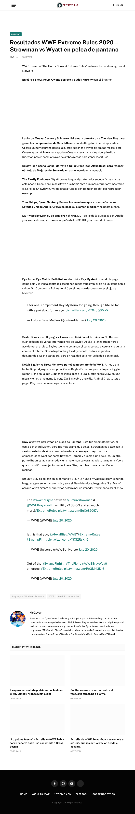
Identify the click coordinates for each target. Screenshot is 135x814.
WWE (51, 596)
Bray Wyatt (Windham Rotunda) (28, 596)
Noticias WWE (40, 794)
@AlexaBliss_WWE (63, 534)
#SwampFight (43, 500)
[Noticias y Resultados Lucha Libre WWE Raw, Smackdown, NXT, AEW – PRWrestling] (67, 5)
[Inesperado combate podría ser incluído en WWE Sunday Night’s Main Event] (37, 670)
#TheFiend (73, 563)
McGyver (14, 57)
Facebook (82, 794)
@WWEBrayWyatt (39, 505)
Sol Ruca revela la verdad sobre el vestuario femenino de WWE (91, 692)
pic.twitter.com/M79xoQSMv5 (87, 310)
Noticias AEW (62, 794)
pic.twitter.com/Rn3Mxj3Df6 (84, 568)
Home (23, 794)
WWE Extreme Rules (69, 596)
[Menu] (14, 5)
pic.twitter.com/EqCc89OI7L (78, 510)
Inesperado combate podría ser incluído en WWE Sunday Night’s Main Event (36, 692)
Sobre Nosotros (104, 794)
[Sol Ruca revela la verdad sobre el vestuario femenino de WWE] (97, 670)
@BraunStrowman (79, 500)
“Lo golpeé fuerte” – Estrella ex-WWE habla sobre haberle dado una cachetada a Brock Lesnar (37, 743)
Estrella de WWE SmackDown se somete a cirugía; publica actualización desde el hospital (96, 743)
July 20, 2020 (96, 320)
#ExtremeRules (46, 510)
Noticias (15, 34)
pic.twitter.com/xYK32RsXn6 (67, 539)
